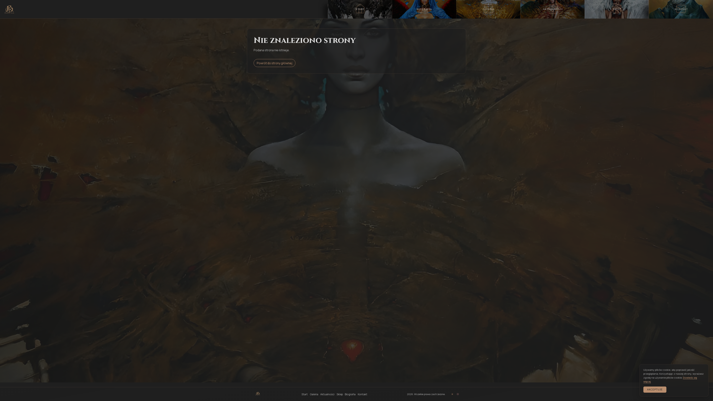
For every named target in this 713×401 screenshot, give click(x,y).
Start (305, 394)
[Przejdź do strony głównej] (9, 9)
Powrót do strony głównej (274, 63)
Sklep (340, 394)
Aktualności (327, 394)
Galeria (314, 394)
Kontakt (362, 394)
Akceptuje (655, 389)
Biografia (350, 394)
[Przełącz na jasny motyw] (452, 394)
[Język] (458, 394)
